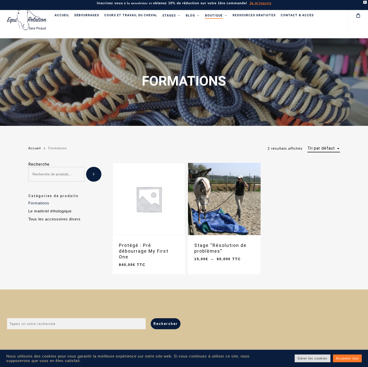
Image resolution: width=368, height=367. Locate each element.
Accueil (34, 148)
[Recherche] (93, 174)
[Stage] (224, 199)
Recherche (39, 164)
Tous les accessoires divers (54, 219)
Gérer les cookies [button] (312, 358)
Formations (38, 203)
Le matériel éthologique (50, 211)
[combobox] (323, 148)
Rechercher (165, 324)
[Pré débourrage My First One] (149, 199)
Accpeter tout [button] (347, 358)
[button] (139, 261)
